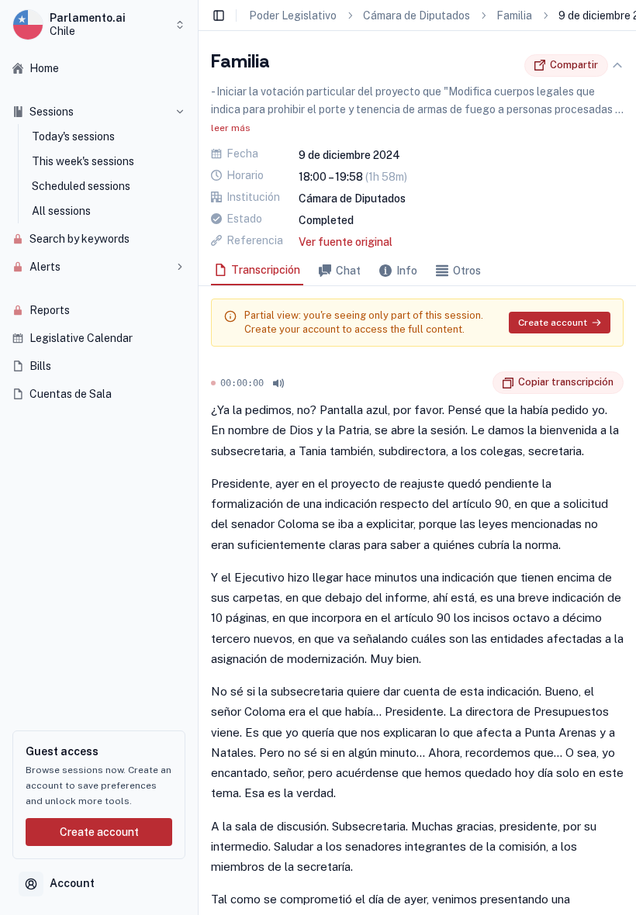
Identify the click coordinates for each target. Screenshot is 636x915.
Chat (348, 270)
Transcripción (265, 270)
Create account (99, 832)
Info (406, 270)
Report (480, 383)
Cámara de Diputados (416, 15)
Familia (514, 15)
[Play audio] (278, 383)
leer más (231, 128)
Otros (467, 270)
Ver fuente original (345, 242)
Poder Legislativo (293, 15)
